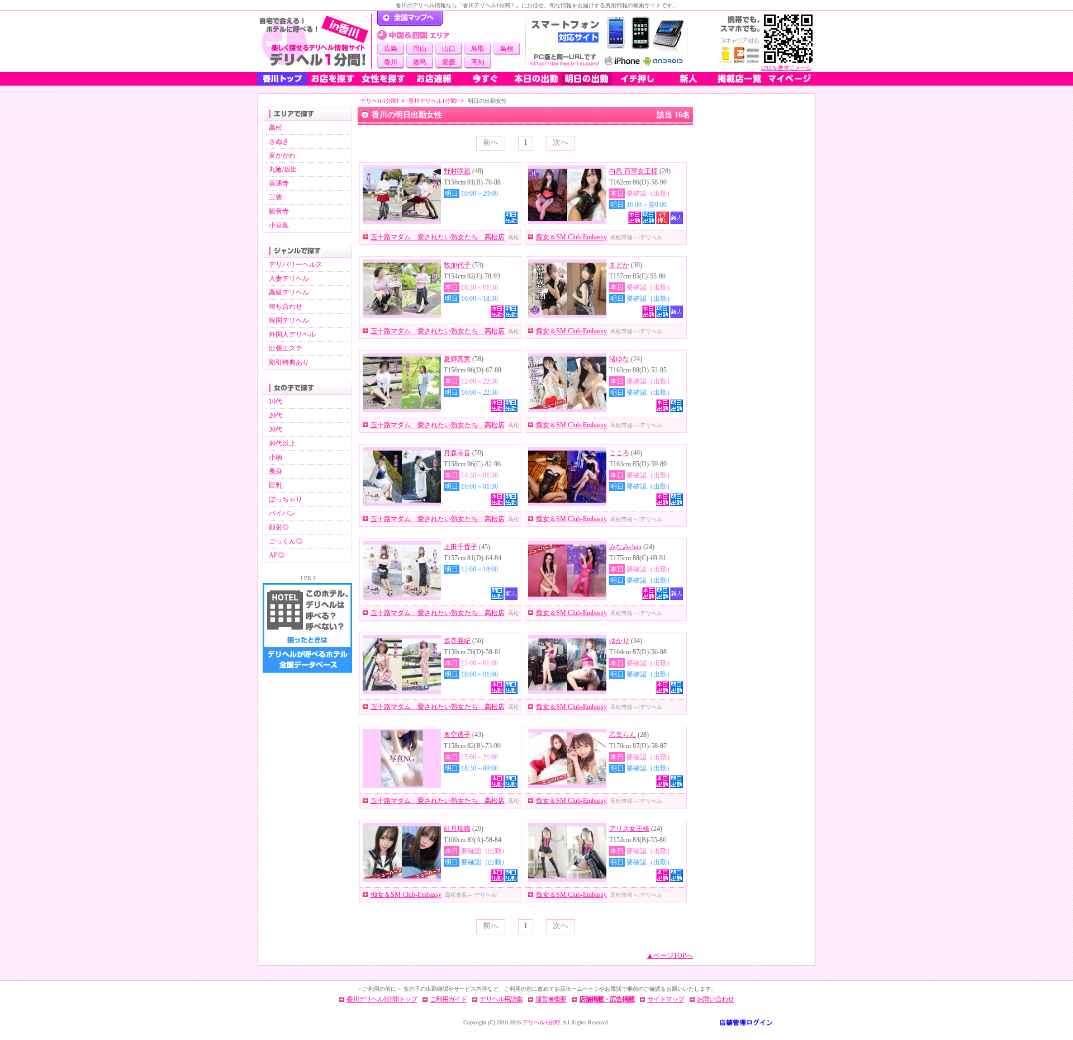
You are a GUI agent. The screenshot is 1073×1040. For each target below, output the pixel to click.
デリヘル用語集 (501, 999)
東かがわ (282, 155)
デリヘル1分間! (379, 101)
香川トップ (282, 79)
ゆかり (619, 641)
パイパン (282, 513)
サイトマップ (665, 999)
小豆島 (279, 225)
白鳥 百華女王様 (633, 171)
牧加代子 (457, 265)
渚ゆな (619, 359)
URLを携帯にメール (786, 68)
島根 (507, 49)
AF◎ (276, 555)
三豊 (275, 197)
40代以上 (282, 443)
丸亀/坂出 (283, 169)
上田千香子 (460, 547)
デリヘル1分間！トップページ (410, 18)
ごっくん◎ (285, 541)
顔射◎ (279, 527)
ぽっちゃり (285, 499)
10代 (275, 401)
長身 (275, 471)
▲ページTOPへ (670, 955)
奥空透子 (457, 735)
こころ (619, 453)
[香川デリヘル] (314, 41)
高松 (275, 127)
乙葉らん (622, 735)
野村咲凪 (457, 171)
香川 (390, 62)
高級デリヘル (289, 292)
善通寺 (279, 183)
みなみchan (625, 547)
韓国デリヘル (289, 320)
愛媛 (448, 62)
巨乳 (275, 485)
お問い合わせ (715, 999)
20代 (275, 415)
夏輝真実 (457, 359)
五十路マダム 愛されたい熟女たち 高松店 (438, 237)
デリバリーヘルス (295, 264)
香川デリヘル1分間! (433, 101)
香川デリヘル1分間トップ (381, 999)
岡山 (419, 49)
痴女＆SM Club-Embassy (571, 237)
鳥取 (478, 49)
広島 (390, 49)
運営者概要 (550, 999)
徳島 (419, 62)
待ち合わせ (285, 306)
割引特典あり (289, 362)
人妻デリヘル (289, 278)
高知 (478, 62)
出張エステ (285, 348)
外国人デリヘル (292, 334)
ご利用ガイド (448, 999)
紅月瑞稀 (457, 829)
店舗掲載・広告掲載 (606, 999)
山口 (448, 49)
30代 (275, 429)
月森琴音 (457, 453)
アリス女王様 (629, 829)
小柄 (275, 457)
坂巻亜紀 (457, 641)
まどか (619, 265)
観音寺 (279, 211)
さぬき (279, 141)
